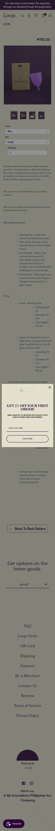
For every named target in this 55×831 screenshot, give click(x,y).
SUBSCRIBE (27, 438)
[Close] (49, 387)
